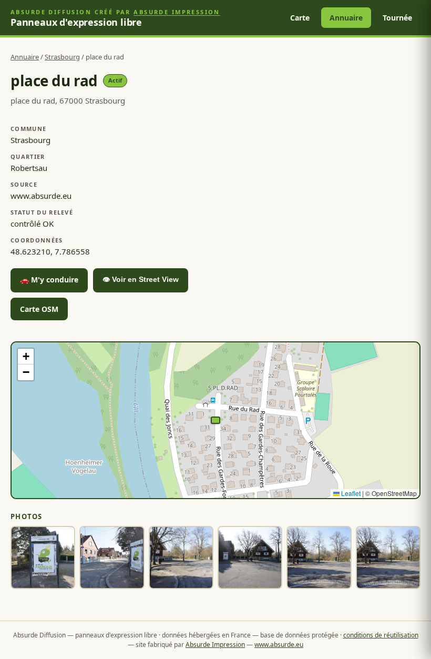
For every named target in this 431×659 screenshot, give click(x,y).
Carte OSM (39, 309)
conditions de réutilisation (380, 635)
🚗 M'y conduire (49, 280)
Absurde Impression (177, 12)
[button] (215, 420)
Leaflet (350, 493)
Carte (300, 18)
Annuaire (346, 18)
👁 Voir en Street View (140, 279)
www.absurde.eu (278, 644)
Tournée (397, 18)
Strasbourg (62, 57)
